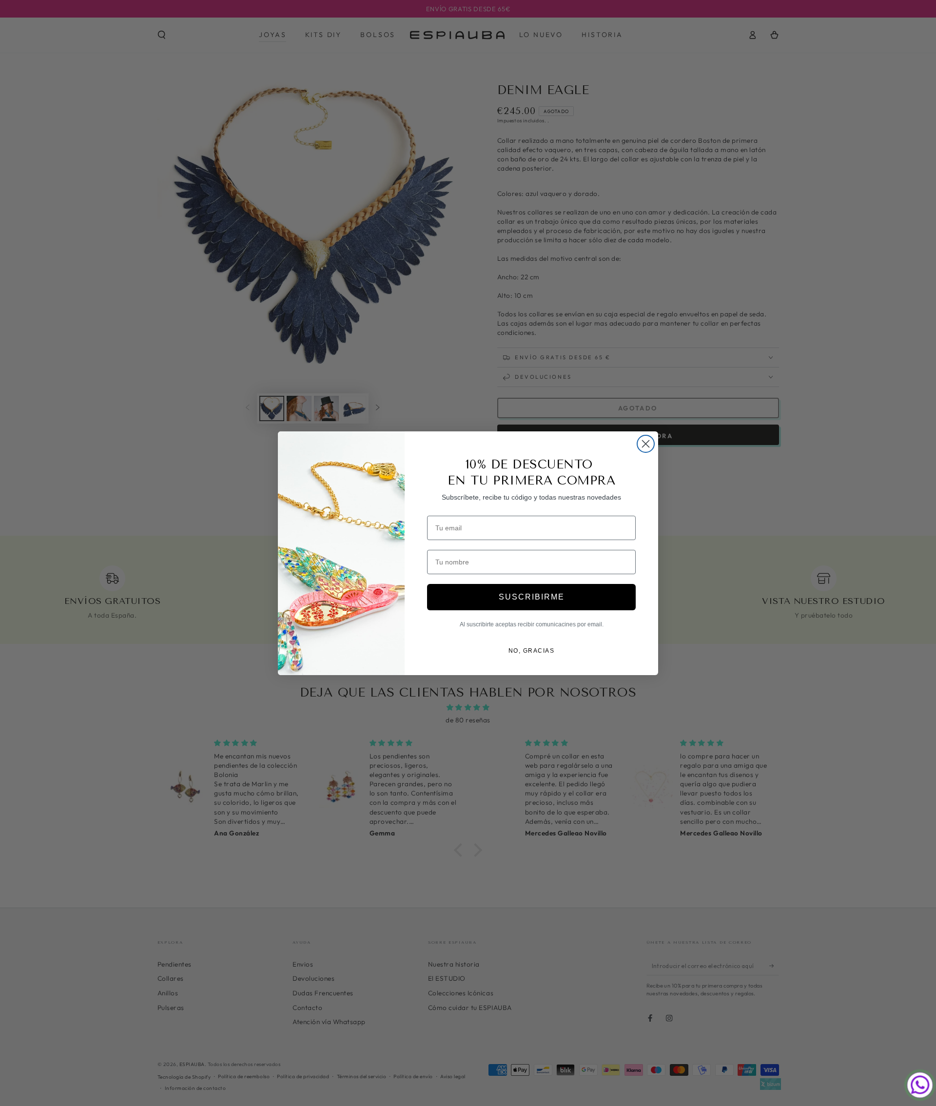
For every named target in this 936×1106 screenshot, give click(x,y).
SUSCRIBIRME (532, 597)
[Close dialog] (645, 443)
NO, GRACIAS (531, 650)
